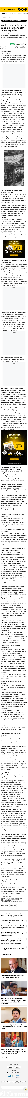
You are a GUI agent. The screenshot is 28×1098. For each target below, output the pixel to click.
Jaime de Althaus (7, 51)
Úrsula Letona (14, 55)
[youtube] (15, 1072)
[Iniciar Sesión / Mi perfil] (25, 9)
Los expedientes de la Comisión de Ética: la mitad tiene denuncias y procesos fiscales (12, 921)
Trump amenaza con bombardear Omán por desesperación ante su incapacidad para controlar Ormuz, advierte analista (12, 934)
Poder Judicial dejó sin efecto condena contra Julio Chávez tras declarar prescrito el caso (14, 1026)
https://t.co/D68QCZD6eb (17, 899)
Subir (13, 1087)
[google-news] (20, 1072)
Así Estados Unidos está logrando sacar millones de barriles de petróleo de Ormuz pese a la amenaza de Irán (12, 927)
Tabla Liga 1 (25, 13)
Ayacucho (20, 13)
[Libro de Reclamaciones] (18, 1077)
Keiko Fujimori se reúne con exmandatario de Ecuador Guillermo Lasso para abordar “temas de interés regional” (14, 1051)
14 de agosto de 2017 (20, 901)
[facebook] (7, 1072)
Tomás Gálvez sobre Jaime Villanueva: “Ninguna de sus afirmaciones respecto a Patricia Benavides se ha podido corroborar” (13, 1001)
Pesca (15, 13)
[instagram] (13, 1072)
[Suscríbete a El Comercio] (22, 9)
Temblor (11, 13)
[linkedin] (18, 1072)
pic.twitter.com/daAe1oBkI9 (6, 900)
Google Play (18, 1067)
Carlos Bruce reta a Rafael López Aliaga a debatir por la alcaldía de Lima (13, 976)
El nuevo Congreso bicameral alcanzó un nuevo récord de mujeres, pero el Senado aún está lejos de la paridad (12, 948)
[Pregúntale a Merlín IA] (25, 1089)
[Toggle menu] (2, 9)
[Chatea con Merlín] (19, 9)
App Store (10, 1067)
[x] (10, 1072)
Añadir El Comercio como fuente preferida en (13, 20)
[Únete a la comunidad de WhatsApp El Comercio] (12, 44)
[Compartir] (25, 44)
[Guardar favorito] (22, 44)
